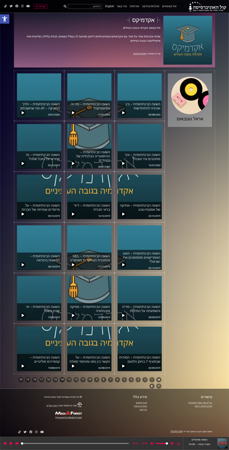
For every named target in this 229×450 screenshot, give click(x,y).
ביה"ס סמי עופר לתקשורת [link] (200, 402)
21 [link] (158, 386)
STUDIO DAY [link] (176, 431)
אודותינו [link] (134, 6)
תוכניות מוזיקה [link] (150, 6)
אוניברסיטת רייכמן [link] (203, 406)
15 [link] (55, 379)
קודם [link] (158, 379)
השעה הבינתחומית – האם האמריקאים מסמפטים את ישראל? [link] (141, 257)
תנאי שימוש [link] (141, 402)
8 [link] (103, 379)
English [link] (109, 6)
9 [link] (97, 379)
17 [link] (41, 379)
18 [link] (34, 379)
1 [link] (152, 379)
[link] (4, 19)
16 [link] (48, 379)
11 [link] (83, 379)
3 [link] (138, 379)
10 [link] (89, 379)
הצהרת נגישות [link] (140, 406)
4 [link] (131, 379)
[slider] (75, 443)
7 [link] (110, 379)
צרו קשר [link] (122, 6)
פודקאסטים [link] (169, 6)
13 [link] (69, 379)
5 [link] (124, 379)
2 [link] (145, 379)
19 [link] (27, 379)
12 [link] (76, 379)
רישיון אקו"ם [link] (52, 405)
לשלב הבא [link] (152, 386)
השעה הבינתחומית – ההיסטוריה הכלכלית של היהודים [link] (93, 156)
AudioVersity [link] (140, 53)
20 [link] (21, 379)
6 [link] (117, 379)
